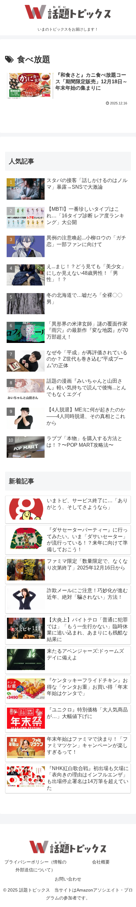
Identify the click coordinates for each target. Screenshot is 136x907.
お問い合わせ (68, 878)
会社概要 (101, 861)
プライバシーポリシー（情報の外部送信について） (35, 865)
